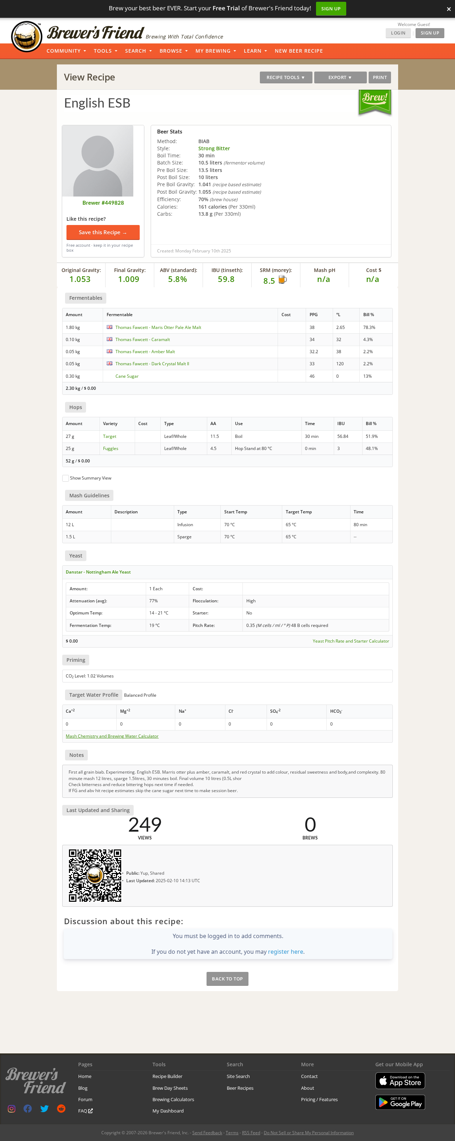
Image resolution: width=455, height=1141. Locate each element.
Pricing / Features (319, 1099)
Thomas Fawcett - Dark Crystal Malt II (152, 364)
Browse (171, 50)
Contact (309, 1076)
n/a (373, 279)
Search (135, 50)
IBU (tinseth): (227, 270)
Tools (103, 50)
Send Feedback (207, 1133)
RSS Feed (251, 1133)
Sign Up (331, 8)
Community (64, 50)
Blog (82, 1088)
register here (285, 952)
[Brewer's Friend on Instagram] (11, 1110)
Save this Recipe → (103, 232)
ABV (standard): (178, 270)
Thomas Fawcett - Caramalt (143, 339)
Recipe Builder (167, 1076)
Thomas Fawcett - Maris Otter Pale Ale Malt (158, 327)
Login (398, 33)
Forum (85, 1099)
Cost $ (373, 270)
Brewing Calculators (173, 1099)
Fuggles (110, 448)
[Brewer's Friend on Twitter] (44, 1110)
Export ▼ (340, 77)
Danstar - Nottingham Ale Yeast (98, 572)
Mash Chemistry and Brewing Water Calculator (112, 736)
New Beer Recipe (299, 50)
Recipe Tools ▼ (286, 77)
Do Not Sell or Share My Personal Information (309, 1133)
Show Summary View (90, 478)
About (307, 1088)
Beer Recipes (240, 1088)
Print (380, 77)
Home (84, 1076)
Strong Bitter (214, 148)
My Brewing (213, 50)
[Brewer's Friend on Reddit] (61, 1110)
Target (109, 436)
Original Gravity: (81, 270)
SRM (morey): (276, 270)
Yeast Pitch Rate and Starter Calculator (351, 641)
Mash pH (325, 270)
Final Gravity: (130, 270)
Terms (232, 1133)
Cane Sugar (127, 376)
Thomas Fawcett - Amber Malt (145, 352)
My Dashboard (168, 1111)
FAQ (83, 1111)
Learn (253, 50)
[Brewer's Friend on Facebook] (27, 1110)
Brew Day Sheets (170, 1088)
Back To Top (227, 978)
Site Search (238, 1076)
